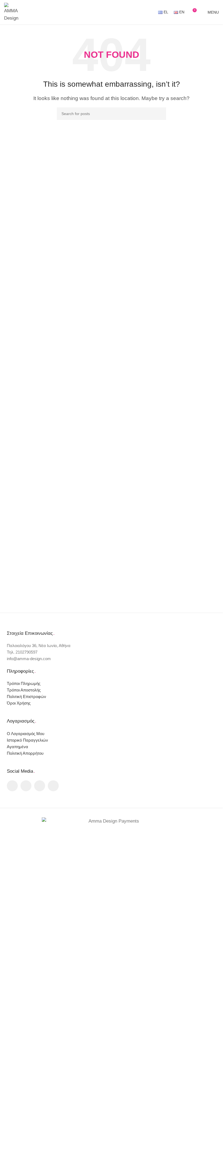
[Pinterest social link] (39, 785)
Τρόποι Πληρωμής (23, 683)
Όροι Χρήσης (19, 703)
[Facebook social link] (12, 785)
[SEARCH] (160, 113)
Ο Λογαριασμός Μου (25, 733)
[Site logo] (12, 11)
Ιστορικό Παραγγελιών (27, 740)
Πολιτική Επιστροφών (26, 696)
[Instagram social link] (25, 785)
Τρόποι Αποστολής (24, 690)
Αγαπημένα (17, 746)
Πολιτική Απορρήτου (25, 753)
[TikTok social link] (53, 785)
